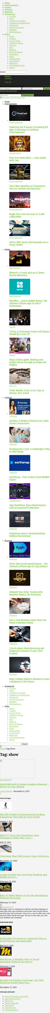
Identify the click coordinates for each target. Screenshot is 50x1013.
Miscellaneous (15, 32)
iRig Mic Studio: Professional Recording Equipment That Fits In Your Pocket (22, 815)
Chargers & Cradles (17, 21)
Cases (11, 19)
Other (7, 34)
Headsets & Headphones (19, 23)
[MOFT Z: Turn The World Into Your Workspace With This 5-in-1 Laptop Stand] (6, 831)
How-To (12, 386)
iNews (9, 1001)
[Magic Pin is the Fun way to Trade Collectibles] (19, 207)
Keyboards (13, 25)
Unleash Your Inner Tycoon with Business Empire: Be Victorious (25, 593)
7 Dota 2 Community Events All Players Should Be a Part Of (29, 332)
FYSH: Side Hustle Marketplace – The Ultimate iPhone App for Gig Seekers (28, 565)
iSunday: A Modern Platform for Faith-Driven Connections (29, 422)
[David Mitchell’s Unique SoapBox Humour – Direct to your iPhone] (17, 778)
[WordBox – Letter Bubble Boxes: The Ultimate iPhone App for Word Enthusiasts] (19, 294)
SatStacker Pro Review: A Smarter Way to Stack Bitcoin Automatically (23, 939)
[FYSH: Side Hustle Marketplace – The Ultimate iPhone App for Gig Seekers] (19, 557)
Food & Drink (14, 41)
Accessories (10, 14)
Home (7, 3)
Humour (13, 45)
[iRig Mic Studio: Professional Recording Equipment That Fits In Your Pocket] (6, 810)
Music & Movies (15, 52)
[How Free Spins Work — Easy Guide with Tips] (19, 151)
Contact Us (8, 78)
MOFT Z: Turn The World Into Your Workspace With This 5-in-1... (19, 836)
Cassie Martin (6, 791)
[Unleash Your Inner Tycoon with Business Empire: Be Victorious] (19, 585)
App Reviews (15, 153)
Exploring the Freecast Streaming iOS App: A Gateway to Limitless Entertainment (28, 129)
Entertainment (11, 5)
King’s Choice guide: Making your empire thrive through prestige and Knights (27, 362)
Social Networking (17, 65)
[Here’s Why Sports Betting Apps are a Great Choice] (19, 235)
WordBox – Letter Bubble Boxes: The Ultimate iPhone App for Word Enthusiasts (28, 303)
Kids (11, 48)
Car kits (12, 16)
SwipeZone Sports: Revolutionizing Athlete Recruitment (27, 534)
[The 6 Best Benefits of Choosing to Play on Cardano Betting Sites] (19, 179)
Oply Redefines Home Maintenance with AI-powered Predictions (27, 506)
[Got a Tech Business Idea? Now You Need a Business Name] (19, 613)
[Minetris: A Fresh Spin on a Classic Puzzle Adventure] (19, 266)
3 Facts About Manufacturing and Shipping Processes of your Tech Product (26, 651)
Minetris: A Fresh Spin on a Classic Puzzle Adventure (26, 273)
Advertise (7, 76)
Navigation (13, 54)
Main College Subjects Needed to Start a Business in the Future (29, 680)
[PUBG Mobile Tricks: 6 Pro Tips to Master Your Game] (19, 384)
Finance (12, 39)
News (11, 56)
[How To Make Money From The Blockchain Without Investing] (6, 891)
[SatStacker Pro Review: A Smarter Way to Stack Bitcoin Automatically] (6, 934)
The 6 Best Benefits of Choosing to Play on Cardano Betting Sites (27, 187)
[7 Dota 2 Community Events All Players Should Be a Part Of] (19, 325)
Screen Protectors (16, 27)
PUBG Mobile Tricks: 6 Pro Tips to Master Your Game (26, 391)
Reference (13, 63)
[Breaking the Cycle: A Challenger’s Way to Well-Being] (19, 442)
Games (8, 7)
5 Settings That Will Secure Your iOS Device (24, 856)
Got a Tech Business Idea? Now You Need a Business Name (27, 621)
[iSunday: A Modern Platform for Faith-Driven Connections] (19, 414)
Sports (12, 68)
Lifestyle (9, 10)
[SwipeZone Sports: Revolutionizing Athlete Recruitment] (19, 527)
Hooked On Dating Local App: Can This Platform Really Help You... (21, 981)
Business (9, 12)
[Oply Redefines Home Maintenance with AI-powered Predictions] (19, 498)
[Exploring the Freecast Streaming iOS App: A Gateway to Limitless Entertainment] (19, 120)
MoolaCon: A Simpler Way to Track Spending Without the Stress (19, 960)
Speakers (13, 30)
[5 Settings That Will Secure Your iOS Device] (6, 852)
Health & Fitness (16, 43)
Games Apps (12, 1003)
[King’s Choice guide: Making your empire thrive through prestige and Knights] (19, 353)
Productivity (14, 61)
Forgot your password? (8, 91)
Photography (14, 59)
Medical (12, 50)
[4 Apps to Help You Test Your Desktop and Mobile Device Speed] (6, 870)
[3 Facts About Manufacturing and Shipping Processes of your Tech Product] (19, 641)
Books (11, 36)
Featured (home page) (16, 996)
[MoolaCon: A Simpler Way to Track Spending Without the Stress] (6, 955)
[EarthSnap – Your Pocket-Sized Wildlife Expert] (19, 470)
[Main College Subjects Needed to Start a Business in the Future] (19, 672)
